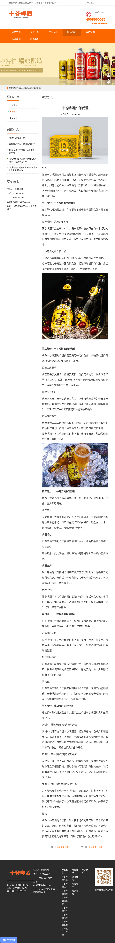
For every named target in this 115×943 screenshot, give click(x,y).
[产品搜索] (103, 2)
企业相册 (16, 39)
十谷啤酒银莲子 (65, 901)
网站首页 (16, 32)
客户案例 (90, 32)
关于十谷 (34, 32)
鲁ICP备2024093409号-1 (17, 891)
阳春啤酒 (47, 222)
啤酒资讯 (71, 32)
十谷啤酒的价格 (95, 847)
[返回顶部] (108, 81)
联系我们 (34, 39)
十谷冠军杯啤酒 (65, 932)
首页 (21, 88)
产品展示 (53, 32)
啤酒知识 (37, 88)
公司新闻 (13, 105)
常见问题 (13, 118)
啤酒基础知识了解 (17, 138)
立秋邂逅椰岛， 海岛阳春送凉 (22, 144)
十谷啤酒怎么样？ (62, 847)
